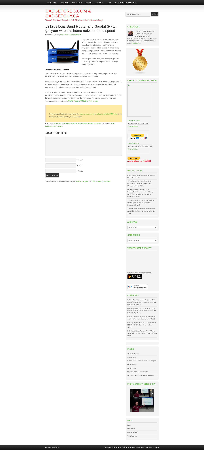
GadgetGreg (66, 123)
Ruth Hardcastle (132, 331)
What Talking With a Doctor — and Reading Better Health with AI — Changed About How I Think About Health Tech (140, 192)
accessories (57, 123)
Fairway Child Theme (123, 447)
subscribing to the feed (106, 114)
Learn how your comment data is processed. (93, 181)
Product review (77, 2)
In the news (64, 2)
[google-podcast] (137, 289)
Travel (109, 2)
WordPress (149, 447)
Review (90, 123)
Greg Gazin (64, 35)
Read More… (136, 43)
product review (58, 126)
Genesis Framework (138, 447)
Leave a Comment (75, 35)
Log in (129, 425)
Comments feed (132, 432)
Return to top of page (52, 447)
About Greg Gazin (133, 353)
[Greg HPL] (141, 392)
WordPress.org (132, 436)
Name (79, 160)
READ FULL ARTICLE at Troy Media (83, 101)
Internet (112, 123)
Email (79, 166)
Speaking (89, 2)
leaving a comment (87, 114)
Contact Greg (131, 357)
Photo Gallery (131, 364)
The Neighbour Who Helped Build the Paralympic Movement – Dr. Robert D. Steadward (139, 183)
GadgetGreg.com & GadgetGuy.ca (68, 13)
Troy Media (99, 2)
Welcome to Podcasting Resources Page (140, 375)
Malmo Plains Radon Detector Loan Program (141, 361)
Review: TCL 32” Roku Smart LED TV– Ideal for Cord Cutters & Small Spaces (141, 325)
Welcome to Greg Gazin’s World (137, 372)
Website (80, 171)
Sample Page (131, 368)
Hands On (74, 123)
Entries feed (131, 429)
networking (48, 126)
